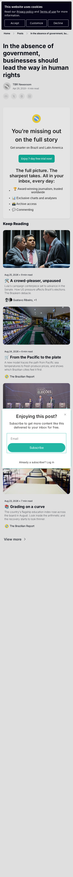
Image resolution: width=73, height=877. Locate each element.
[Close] (65, 414)
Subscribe (37, 447)
